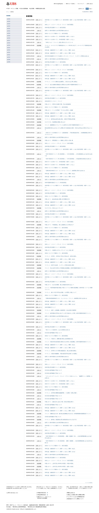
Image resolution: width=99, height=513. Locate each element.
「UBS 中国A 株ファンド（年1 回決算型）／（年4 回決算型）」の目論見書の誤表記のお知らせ (68, 158)
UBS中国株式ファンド (50, 307)
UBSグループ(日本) (70, 3)
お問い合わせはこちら (12, 492)
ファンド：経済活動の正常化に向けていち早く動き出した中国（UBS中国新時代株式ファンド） (68, 313)
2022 (9, 28)
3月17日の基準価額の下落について (53, 389)
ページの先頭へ (90, 482)
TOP (8, 8)
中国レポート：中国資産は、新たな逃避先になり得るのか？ (59, 224)
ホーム (7, 11)
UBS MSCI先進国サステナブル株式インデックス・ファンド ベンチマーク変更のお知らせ (67, 56)
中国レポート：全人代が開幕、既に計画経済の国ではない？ (59, 284)
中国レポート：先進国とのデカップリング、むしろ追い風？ (59, 250)
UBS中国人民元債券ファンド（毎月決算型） (55, 27)
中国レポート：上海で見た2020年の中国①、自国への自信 (59, 466)
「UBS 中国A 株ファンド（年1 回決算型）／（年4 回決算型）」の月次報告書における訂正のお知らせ (68, 154)
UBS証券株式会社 (42, 494)
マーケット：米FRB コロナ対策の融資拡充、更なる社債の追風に (60, 350)
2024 (9, 23)
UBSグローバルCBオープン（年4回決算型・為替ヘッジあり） (60, 36)
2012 (9, 52)
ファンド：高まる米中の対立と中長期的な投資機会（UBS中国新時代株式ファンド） (65, 268)
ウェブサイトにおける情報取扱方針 (76, 496)
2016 (9, 42)
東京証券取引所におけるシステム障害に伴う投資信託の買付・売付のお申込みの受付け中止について (68, 128)
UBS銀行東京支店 (42, 492)
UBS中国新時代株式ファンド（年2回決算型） (56, 182)
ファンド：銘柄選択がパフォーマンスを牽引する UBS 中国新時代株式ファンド (64, 125)
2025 (9, 21)
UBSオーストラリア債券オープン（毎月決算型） (57, 33)
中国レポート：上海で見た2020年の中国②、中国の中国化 (59, 463)
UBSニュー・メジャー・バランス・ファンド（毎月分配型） (59, 24)
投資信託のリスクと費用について (75, 498)
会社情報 (32, 8)
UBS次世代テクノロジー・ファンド (53, 101)
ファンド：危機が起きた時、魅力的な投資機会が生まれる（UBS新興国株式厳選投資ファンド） (68, 413)
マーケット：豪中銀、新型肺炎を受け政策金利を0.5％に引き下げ (61, 419)
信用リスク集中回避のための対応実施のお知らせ (57, 30)
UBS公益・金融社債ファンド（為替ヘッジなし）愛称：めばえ (60, 50)
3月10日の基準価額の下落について (53, 404)
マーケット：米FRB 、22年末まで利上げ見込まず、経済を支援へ (61, 256)
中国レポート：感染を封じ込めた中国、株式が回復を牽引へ (59, 401)
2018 (9, 38)
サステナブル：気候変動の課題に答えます (55, 122)
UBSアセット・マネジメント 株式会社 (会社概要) (43, 497)
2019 (9, 35)
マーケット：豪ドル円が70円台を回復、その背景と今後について (60, 292)
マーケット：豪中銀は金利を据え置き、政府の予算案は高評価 (60, 119)
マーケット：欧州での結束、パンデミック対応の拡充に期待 (59, 265)
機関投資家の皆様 (40, 8)
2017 (9, 40)
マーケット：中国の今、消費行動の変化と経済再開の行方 (59, 338)
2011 (9, 54)
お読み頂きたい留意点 (88, 11)
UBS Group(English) (58, 3)
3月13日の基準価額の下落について (53, 395)
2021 (9, 30)
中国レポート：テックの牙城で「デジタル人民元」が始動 (59, 110)
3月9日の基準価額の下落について (53, 416)
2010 (9, 57)
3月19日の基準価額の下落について (53, 373)
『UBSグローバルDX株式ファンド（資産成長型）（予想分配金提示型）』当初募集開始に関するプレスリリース (68, 133)
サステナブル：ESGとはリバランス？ (54, 208)
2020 (9, 33)
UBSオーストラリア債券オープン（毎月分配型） (57, 387)
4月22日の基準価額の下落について (53, 332)
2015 (9, 45)
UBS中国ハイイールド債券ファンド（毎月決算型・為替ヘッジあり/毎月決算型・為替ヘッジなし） (68, 20)
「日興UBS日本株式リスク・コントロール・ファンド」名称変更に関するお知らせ (65, 170)
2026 (9, 19)
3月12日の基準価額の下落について (53, 398)
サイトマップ (81, 3)
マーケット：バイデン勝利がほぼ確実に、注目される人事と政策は (61, 81)
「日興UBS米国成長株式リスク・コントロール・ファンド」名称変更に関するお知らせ (66, 298)
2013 (9, 50)
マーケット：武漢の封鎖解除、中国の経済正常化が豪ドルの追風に (61, 353)
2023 (9, 26)
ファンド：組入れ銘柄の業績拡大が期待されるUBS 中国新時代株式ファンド (63, 84)
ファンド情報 (15, 8)
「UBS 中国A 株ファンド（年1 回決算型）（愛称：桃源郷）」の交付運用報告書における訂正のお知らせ (68, 441)
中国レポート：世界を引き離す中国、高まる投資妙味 (58, 104)
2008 (9, 61)
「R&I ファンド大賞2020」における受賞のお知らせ (57, 329)
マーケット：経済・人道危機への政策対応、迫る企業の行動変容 (60, 310)
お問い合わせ (90, 3)
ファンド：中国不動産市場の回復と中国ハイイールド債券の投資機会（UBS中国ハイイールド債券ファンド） (68, 288)
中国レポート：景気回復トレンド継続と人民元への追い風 (59, 140)
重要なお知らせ (71, 492)
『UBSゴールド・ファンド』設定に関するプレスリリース (59, 42)
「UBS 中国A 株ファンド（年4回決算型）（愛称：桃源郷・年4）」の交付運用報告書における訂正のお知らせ (68, 437)
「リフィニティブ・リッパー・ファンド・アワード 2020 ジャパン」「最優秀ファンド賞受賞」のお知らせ (68, 377)
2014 (9, 47)
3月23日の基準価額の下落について (53, 370)
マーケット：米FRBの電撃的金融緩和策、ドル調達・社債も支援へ (61, 392)
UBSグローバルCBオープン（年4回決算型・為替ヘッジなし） (60, 39)
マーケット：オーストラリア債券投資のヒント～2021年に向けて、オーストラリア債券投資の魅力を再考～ (68, 46)
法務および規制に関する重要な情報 (76, 494)
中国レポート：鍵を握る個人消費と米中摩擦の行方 (57, 199)
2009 (9, 59)
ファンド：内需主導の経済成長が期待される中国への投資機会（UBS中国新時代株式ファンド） (68, 341)
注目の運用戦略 (24, 8)
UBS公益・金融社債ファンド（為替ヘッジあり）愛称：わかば (60, 53)
